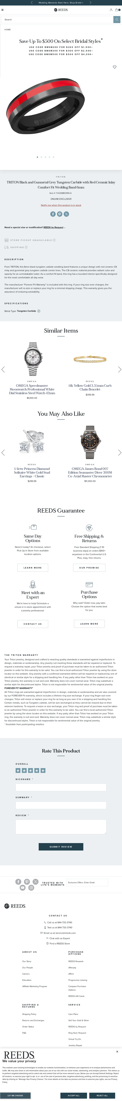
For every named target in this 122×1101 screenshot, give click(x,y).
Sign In (111, 9)
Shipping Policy (29, 1014)
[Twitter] (36, 882)
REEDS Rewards (75, 961)
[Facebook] (18, 882)
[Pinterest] (27, 882)
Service (74, 1004)
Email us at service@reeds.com (60, 933)
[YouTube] (23, 888)
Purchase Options (76, 953)
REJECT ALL (102, 1095)
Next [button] (90, 2)
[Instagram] (31, 888)
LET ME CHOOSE (15, 1095)
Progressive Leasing (77, 980)
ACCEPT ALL (73, 1095)
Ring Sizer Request (77, 1032)
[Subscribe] (105, 883)
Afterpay (72, 967)
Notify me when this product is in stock (61, 205)
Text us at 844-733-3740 (59, 927)
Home (7, 29)
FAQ (24, 1032)
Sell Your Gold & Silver (78, 1020)
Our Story (26, 961)
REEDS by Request (53, 227)
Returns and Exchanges (33, 1020)
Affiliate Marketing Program (34, 986)
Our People (27, 967)
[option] (61, 3)
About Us (29, 951)
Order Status (28, 1026)
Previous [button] (31, 2)
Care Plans (73, 1014)
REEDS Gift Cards (76, 996)
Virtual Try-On (74, 1039)
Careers (26, 973)
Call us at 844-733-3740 (59, 922)
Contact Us (58, 915)
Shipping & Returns (30, 1005)
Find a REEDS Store (60, 943)
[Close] (117, 1051)
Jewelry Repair (75, 1045)
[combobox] (57, 19)
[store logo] (61, 10)
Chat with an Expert (60, 938)
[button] (37, 157)
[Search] (116, 19)
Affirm (71, 973)
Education (26, 980)
